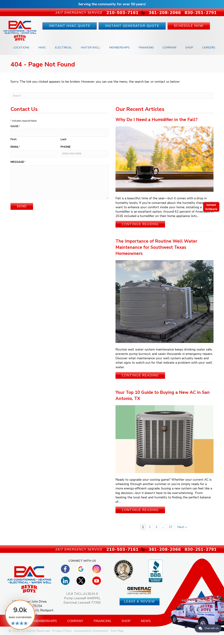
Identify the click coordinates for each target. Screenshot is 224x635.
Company (169, 47)
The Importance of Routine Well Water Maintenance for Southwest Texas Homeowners (156, 247)
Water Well (90, 47)
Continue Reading (143, 224)
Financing (146, 47)
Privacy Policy (62, 631)
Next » (182, 527)
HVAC (42, 47)
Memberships (119, 47)
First (13, 139)
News (146, 621)
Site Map (117, 631)
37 (171, 527)
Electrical (63, 47)
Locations (21, 47)
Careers (208, 47)
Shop (189, 47)
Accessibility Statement (91, 631)
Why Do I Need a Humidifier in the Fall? (156, 120)
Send (22, 206)
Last (63, 139)
